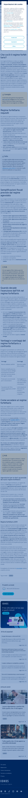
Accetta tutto (10, 13)
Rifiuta (18, 27)
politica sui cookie (8, 25)
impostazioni (9, 21)
